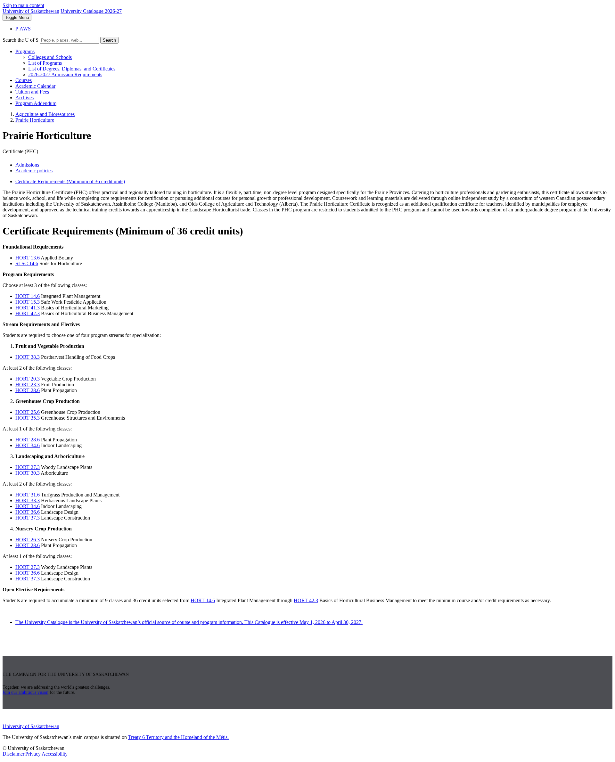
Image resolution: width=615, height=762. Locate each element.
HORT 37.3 (27, 517)
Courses (23, 80)
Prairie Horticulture (34, 120)
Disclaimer (13, 754)
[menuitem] (313, 63)
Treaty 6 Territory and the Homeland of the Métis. (178, 737)
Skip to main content (23, 5)
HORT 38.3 (27, 357)
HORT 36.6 (27, 512)
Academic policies (34, 170)
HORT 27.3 (27, 467)
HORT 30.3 (27, 473)
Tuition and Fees (32, 91)
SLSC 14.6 (26, 263)
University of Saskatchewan (31, 11)
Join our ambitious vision (25, 692)
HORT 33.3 (27, 500)
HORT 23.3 (27, 384)
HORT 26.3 (27, 539)
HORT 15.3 (27, 302)
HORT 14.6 (27, 296)
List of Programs (45, 63)
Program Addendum (35, 103)
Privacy (33, 754)
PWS (23, 28)
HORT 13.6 (27, 257)
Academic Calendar (35, 86)
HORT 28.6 (27, 390)
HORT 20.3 (27, 378)
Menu (17, 17)
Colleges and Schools (50, 57)
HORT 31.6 (27, 494)
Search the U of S (20, 40)
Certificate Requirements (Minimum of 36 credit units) (70, 181)
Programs (25, 51)
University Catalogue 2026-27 (91, 11)
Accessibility (55, 754)
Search (109, 40)
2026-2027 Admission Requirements (65, 74)
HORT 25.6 (27, 412)
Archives (24, 97)
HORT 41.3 (27, 307)
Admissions (27, 165)
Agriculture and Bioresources (45, 114)
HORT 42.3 (27, 313)
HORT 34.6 (27, 445)
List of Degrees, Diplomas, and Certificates (71, 68)
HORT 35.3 (27, 418)
